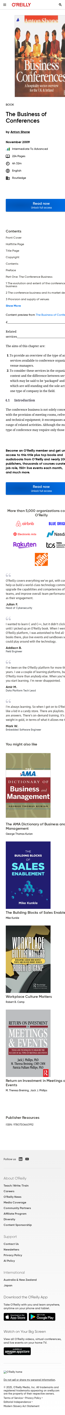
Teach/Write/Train (16, 1185)
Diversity (9, 1219)
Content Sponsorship (18, 1225)
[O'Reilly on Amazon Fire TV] (17, 1354)
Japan (8, 1285)
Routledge (19, 178)
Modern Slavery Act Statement (21, 1406)
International (14, 1272)
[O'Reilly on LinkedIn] (20, 1159)
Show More (13, 305)
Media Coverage (15, 1202)
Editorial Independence (17, 1402)
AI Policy (9, 1261)
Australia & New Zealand (20, 1280)
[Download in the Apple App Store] (15, 1320)
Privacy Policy (13, 1255)
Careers (9, 1191)
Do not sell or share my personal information (29, 1379)
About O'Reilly (15, 1178)
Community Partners (17, 1208)
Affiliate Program (15, 1214)
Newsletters (11, 1249)
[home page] (21, 4)
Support (10, 1236)
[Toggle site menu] (4, 4)
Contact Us (11, 1244)
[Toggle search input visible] (60, 4)
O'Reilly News (12, 1197)
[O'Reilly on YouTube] (27, 1159)
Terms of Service (13, 1398)
